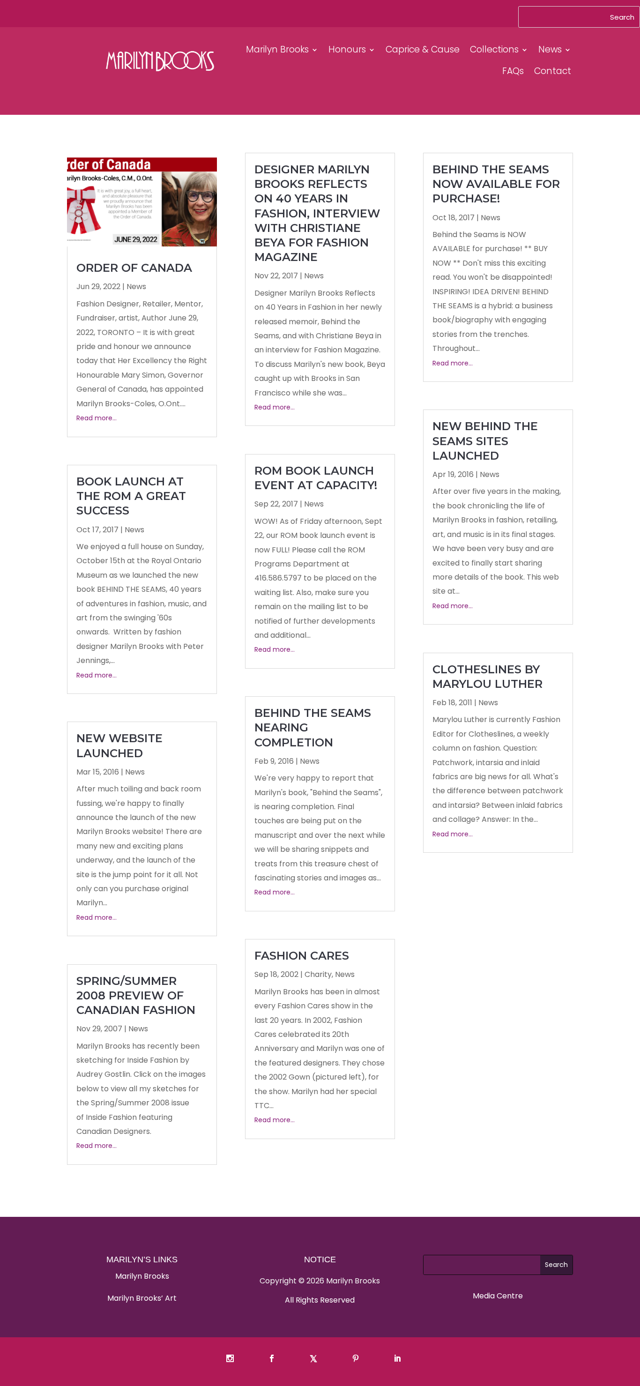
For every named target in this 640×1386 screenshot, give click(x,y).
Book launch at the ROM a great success (131, 496)
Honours (347, 49)
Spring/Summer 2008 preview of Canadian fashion (135, 995)
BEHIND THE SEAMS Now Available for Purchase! (496, 184)
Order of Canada (134, 268)
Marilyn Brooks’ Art (142, 1298)
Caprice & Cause (423, 49)
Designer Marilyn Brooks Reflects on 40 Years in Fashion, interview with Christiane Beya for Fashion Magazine (317, 213)
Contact (552, 71)
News (550, 49)
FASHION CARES (301, 955)
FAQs (513, 71)
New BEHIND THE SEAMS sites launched (485, 440)
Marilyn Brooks (277, 49)
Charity (318, 974)
